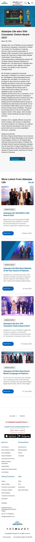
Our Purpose (5, 447)
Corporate (21, 455)
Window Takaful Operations (6, 462)
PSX (19, 484)
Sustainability (5, 466)
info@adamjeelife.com (8, 516)
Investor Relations (6, 455)
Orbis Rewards (5, 493)
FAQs (19, 481)
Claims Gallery (5, 484)
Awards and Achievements (9, 469)
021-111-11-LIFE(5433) (7, 514)
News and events (23, 490)
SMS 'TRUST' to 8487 (17, 430)
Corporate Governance (8, 458)
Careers (22, 416)
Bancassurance (22, 450)
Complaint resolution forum (17, 422)
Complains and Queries (8, 495)
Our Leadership (5, 453)
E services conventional (8, 487)
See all (31, 182)
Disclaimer (4, 498)
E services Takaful (6, 490)
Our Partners (5, 472)
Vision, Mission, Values (7, 450)
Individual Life (22, 447)
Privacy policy (7, 537)
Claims (3, 481)
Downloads (21, 487)
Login (13, 416)
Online (20, 453)
